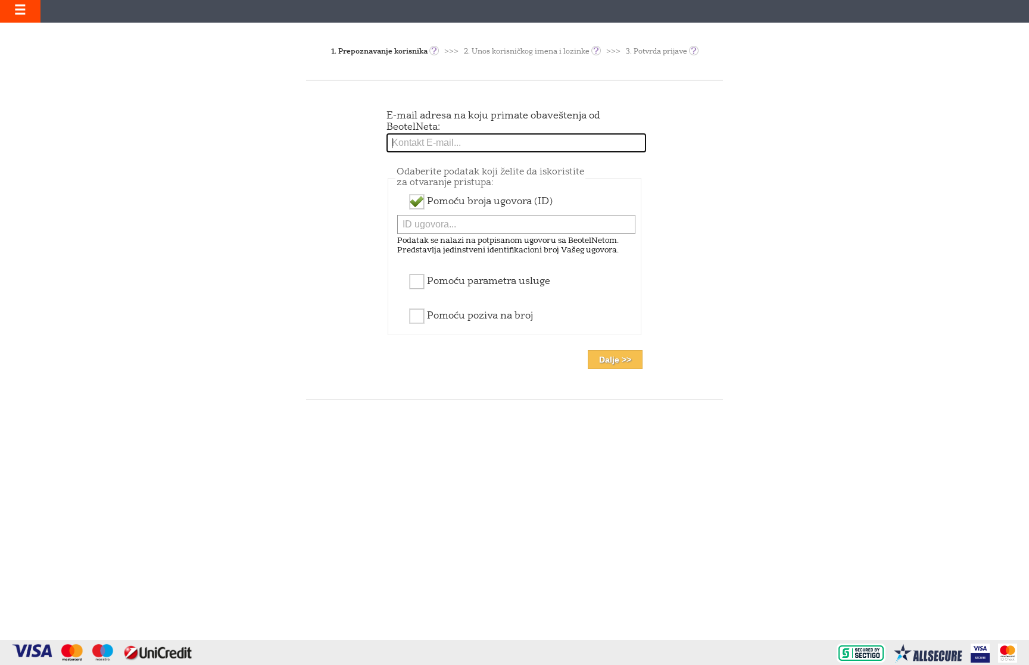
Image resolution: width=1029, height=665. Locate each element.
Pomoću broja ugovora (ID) (489, 202)
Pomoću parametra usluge (487, 281)
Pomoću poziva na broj (479, 316)
